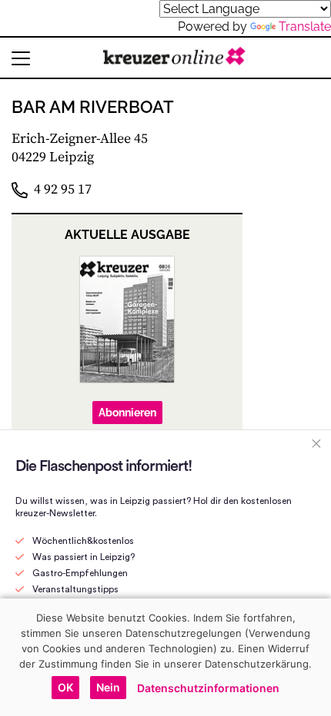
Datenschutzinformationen (208, 687)
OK (65, 687)
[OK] (311, 657)
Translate (305, 26)
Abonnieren (127, 412)
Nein (108, 687)
